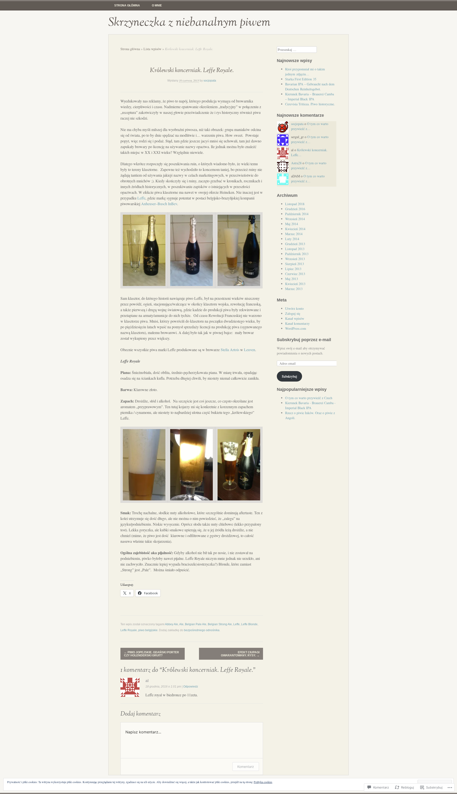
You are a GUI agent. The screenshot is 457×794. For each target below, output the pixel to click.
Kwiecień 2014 (295, 229)
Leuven (249, 349)
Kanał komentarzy (297, 323)
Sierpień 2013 (294, 263)
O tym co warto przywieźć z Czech (308, 398)
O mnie (157, 5)
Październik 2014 (296, 214)
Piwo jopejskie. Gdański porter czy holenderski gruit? (151, 654)
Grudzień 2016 (295, 209)
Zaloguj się (292, 313)
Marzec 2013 (294, 288)
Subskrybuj (289, 376)
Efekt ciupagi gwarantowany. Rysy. (240, 654)
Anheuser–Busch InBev (159, 203)
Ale (181, 624)
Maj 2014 (291, 224)
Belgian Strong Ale (220, 624)
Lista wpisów (152, 49)
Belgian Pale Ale (195, 624)
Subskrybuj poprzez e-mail (304, 339)
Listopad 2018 (294, 204)
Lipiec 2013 (293, 268)
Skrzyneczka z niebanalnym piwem (189, 22)
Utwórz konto (294, 308)
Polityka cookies (263, 782)
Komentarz (245, 767)
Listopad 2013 (294, 249)
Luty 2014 (292, 239)
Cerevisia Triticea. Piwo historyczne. (310, 104)
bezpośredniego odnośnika (201, 630)
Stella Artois (230, 349)
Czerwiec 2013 (295, 273)
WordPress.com (295, 328)
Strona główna (127, 5)
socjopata (210, 80)
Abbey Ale (171, 624)
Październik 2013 (296, 254)
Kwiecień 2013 (295, 283)
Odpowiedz (190, 686)
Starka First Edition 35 (300, 79)
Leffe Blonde (249, 624)
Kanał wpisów (294, 318)
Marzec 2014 (294, 234)
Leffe (141, 197)
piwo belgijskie (148, 630)
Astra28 (296, 163)
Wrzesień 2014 (295, 219)
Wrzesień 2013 (295, 259)
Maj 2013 (291, 278)
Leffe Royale (128, 630)
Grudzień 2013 (295, 244)
